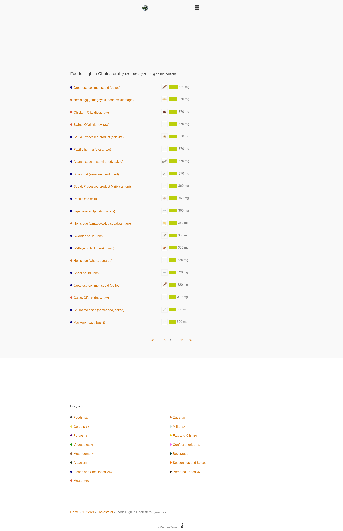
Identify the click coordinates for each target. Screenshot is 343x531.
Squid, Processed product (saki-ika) (99, 137)
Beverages (182, 453)
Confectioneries (186, 444)
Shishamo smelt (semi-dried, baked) (99, 310)
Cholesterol (105, 512)
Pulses (81, 435)
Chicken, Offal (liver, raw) (91, 112)
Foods (81, 417)
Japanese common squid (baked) (97, 87)
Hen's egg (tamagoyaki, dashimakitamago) (104, 100)
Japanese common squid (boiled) (97, 285)
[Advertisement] (171, 40)
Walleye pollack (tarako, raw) (94, 248)
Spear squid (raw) (86, 273)
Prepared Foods (186, 472)
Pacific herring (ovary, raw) (92, 149)
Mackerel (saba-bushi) (89, 322)
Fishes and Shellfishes (93, 472)
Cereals (81, 426)
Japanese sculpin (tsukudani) (94, 211)
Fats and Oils (185, 435)
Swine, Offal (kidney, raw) (91, 124)
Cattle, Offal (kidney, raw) (91, 297)
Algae (80, 462)
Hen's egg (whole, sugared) (93, 260)
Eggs (179, 417)
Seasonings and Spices (192, 462)
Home (74, 512)
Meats (81, 480)
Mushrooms (84, 453)
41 (182, 340)
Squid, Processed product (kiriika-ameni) (102, 186)
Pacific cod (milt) (85, 199)
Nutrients (87, 512)
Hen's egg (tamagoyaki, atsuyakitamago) (102, 223)
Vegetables (84, 444)
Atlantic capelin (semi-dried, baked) (98, 161)
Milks (179, 426)
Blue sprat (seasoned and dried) (96, 174)
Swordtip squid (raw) (88, 236)
